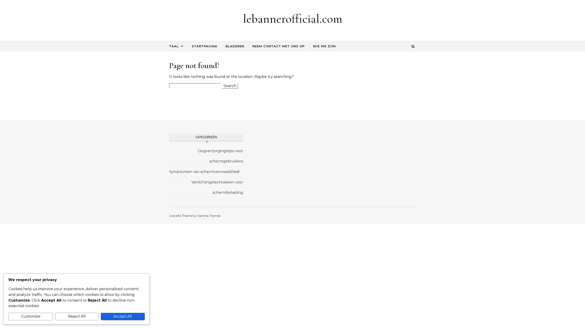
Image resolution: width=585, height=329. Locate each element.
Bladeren (235, 46)
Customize (30, 316)
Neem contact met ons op (279, 46)
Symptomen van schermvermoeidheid (204, 172)
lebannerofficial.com (292, 18)
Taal (174, 46)
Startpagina (204, 46)
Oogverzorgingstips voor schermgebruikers (220, 156)
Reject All (77, 316)
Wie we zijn (324, 46)
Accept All (122, 316)
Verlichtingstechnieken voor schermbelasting (217, 187)
